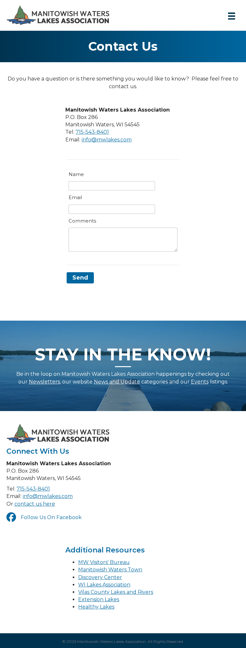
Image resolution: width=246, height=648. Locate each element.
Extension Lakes (98, 599)
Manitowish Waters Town (110, 570)
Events (200, 382)
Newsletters (44, 382)
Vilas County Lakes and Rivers (115, 592)
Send (80, 277)
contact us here (34, 504)
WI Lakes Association (104, 585)
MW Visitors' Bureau (104, 562)
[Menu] (232, 16)
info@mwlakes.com (107, 140)
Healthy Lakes (96, 607)
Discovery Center (100, 577)
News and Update (117, 382)
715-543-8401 (92, 132)
